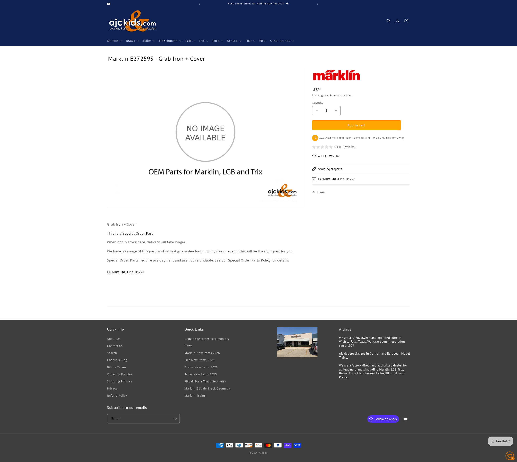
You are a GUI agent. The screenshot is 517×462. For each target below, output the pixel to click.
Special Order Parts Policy (249, 260)
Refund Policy (117, 395)
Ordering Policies (119, 374)
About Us (113, 339)
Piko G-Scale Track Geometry (205, 381)
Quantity (317, 102)
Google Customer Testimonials (206, 339)
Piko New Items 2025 (199, 360)
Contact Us (115, 346)
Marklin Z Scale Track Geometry (207, 388)
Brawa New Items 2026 (201, 367)
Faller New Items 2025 (200, 374)
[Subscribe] (175, 418)
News (188, 346)
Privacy (112, 388)
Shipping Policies (119, 381)
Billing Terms (116, 367)
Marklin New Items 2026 (202, 353)
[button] (114, 41)
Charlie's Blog (117, 360)
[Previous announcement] (199, 4)
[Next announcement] (317, 4)
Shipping (317, 95)
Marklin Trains (195, 395)
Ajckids (263, 452)
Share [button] (321, 192)
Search (112, 353)
